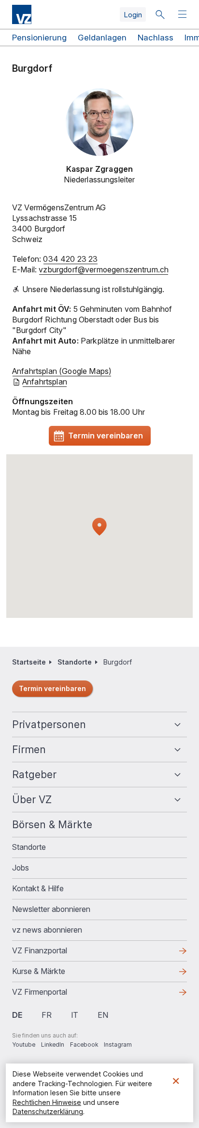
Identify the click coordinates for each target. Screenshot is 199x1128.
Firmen (29, 749)
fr (47, 1015)
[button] (99, 527)
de (17, 1015)
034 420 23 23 (70, 259)
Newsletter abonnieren (51, 909)
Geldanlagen (102, 37)
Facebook (84, 1044)
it (74, 1015)
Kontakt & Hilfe (38, 888)
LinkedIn (52, 1044)
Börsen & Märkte (52, 825)
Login (133, 14)
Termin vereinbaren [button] (105, 435)
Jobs (20, 867)
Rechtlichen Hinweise (47, 1102)
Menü (183, 14)
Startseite (29, 662)
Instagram (118, 1044)
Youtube (23, 1044)
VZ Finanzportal (55, 953)
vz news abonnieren (47, 930)
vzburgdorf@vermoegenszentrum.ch (104, 269)
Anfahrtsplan (44, 381)
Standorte (74, 662)
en (103, 1015)
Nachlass (155, 37)
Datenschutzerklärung (48, 1111)
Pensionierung (39, 37)
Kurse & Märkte (54, 974)
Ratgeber (34, 775)
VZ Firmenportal (55, 994)
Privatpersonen (49, 724)
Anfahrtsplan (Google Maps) (62, 371)
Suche (160, 14)
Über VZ (32, 800)
